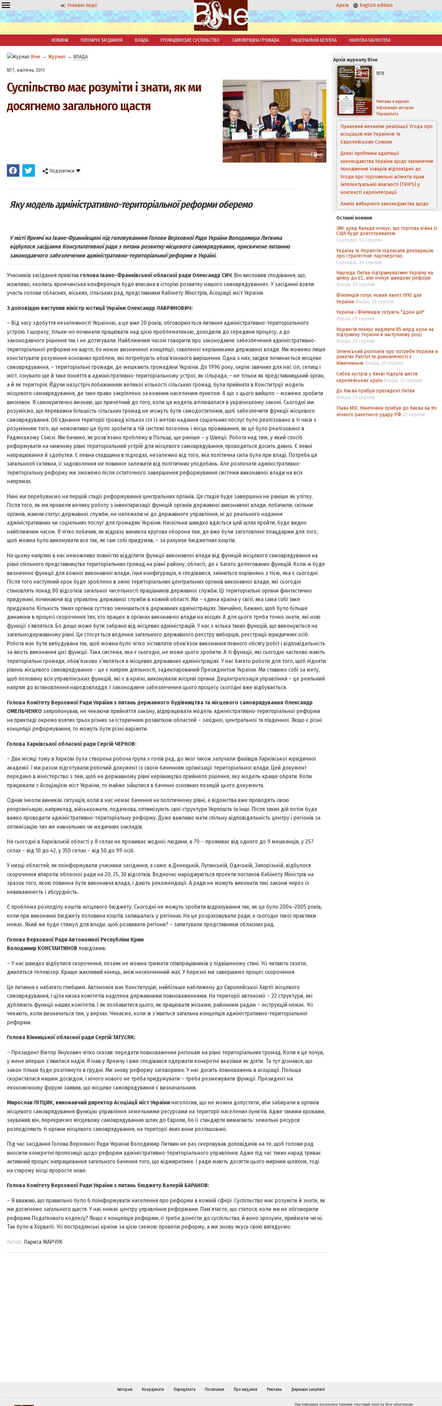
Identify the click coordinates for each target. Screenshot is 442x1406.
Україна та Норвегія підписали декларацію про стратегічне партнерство (384, 253)
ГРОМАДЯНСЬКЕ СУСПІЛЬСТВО (190, 40)
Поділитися (61, 171)
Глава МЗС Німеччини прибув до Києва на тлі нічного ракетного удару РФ (386, 411)
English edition (375, 5)
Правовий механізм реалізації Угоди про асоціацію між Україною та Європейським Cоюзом (386, 134)
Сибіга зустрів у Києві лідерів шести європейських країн (376, 377)
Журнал (56, 56)
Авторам (124, 1389)
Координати (153, 1389)
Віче (35, 56)
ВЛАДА (141, 40)
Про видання (245, 1389)
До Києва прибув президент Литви (375, 391)
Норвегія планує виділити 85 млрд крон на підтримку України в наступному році (385, 332)
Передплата (387, 113)
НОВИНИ (59, 40)
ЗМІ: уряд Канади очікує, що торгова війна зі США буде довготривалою (386, 230)
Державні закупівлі (308, 1389)
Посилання (214, 1389)
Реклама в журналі (392, 101)
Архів (342, 5)
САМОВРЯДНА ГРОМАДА (255, 40)
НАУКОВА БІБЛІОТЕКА (370, 40)
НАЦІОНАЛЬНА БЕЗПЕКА (314, 40)
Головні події (81, 5)
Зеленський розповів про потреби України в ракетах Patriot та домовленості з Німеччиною (387, 357)
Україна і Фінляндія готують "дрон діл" (380, 312)
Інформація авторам (394, 107)
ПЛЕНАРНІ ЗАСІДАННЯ (102, 40)
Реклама (274, 1389)
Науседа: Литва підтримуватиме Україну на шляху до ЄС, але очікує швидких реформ (384, 275)
